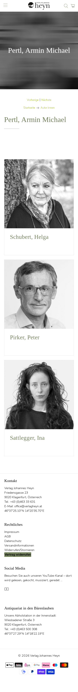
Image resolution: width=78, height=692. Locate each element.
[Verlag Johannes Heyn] (39, 6)
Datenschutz (12, 541)
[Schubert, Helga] (39, 193)
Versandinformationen (19, 545)
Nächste (46, 100)
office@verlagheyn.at (28, 506)
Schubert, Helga (29, 237)
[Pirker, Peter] (39, 294)
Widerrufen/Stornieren (19, 550)
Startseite (29, 107)
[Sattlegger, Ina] (39, 394)
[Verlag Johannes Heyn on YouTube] (6, 590)
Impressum (11, 532)
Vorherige (33, 100)
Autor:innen (48, 107)
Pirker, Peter (24, 337)
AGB (7, 536)
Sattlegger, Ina (27, 438)
